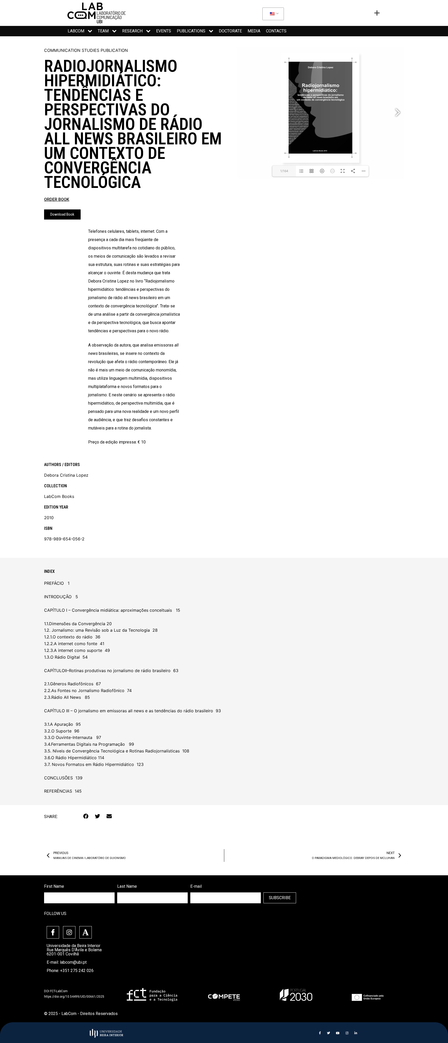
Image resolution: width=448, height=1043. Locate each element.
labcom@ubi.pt (73, 962)
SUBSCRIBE (280, 897)
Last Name (127, 886)
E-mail (196, 886)
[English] (272, 14)
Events (163, 31)
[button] (86, 816)
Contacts (276, 31)
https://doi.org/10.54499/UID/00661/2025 (74, 996)
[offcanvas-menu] (377, 13)
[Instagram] (69, 932)
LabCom (76, 31)
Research (132, 31)
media (254, 31)
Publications (191, 31)
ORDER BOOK (56, 199)
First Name (54, 886)
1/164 (284, 171)
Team (103, 31)
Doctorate (230, 31)
